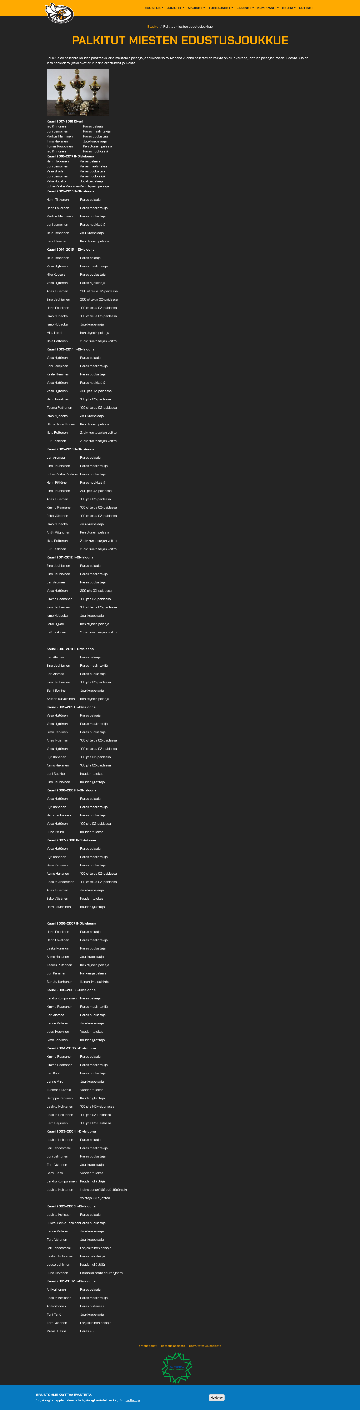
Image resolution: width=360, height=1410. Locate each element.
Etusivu (153, 26)
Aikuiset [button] (195, 8)
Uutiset (306, 8)
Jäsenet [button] (243, 8)
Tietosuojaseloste (173, 1346)
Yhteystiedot (148, 1346)
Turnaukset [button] (219, 8)
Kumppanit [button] (266, 8)
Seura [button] (287, 8)
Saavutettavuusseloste (205, 1346)
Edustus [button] (153, 8)
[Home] (61, 8)
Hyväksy (217, 1397)
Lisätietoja (133, 1400)
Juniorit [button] (174, 8)
